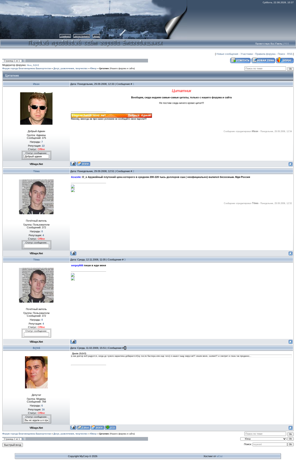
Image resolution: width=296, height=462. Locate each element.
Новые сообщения (227, 54)
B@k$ (36, 65)
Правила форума (265, 54)
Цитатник (104, 68)
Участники (246, 54)
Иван (29, 65)
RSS (286, 43)
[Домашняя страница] (83, 163)
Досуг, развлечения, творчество (70, 68)
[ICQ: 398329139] (110, 427)
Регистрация (82, 36)
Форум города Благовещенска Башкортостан (26, 68)
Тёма (36, 171)
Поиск (281, 54)
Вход (96, 36)
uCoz (220, 456)
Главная (65, 36)
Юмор (93, 68)
